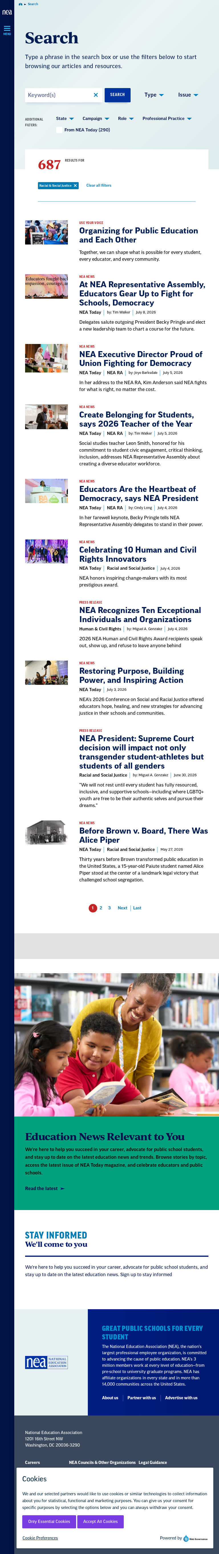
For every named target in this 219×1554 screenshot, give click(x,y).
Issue (184, 94)
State (61, 119)
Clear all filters (99, 186)
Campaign (92, 119)
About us (110, 1398)
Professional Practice (163, 119)
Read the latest (41, 1188)
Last (137, 908)
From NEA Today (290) (87, 130)
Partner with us (141, 1398)
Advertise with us (181, 1398)
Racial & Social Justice (59, 186)
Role (122, 119)
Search (117, 95)
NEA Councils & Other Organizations (102, 1463)
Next (122, 908)
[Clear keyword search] (96, 95)
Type (151, 94)
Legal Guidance (153, 1463)
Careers (32, 1463)
